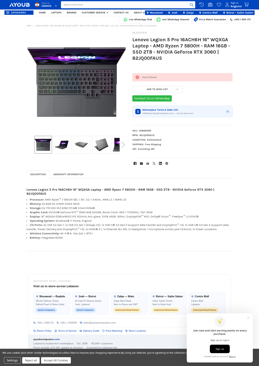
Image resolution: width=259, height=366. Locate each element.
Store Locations (137, 330)
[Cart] (247, 5)
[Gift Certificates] (211, 5)
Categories (18, 12)
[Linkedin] (160, 163)
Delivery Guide (91, 330)
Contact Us (121, 12)
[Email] (141, 163)
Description (38, 174)
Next (123, 144)
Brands (71, 12)
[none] (76, 82)
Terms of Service (67, 330)
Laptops (56, 12)
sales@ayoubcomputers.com (99, 322)
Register (236, 6)
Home (42, 12)
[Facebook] (135, 163)
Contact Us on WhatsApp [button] (152, 98)
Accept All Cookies (56, 360)
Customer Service (93, 12)
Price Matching (114, 330)
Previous (29, 144)
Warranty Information (68, 174)
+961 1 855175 (45, 322)
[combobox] (128, 4)
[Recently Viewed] (202, 5)
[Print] (147, 163)
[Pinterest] (166, 163)
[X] (154, 163)
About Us (140, 12)
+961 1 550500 (68, 322)
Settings (12, 360)
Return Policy (44, 330)
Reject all (31, 360)
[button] (157, 89)
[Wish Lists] (219, 5)
